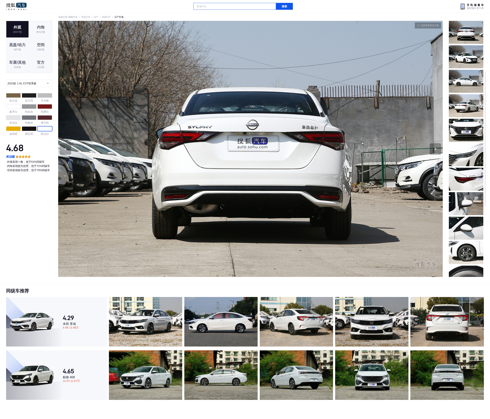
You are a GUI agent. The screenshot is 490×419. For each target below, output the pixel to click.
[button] (154, 149)
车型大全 (85, 17)
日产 (96, 17)
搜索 (284, 6)
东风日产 (106, 17)
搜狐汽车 (16, 6)
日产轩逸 (119, 17)
